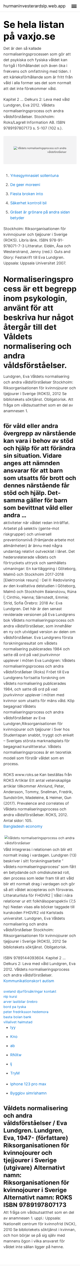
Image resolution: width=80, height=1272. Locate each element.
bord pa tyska (14, 1007)
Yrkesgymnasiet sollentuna (34, 175)
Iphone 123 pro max (28, 1084)
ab (12, 1045)
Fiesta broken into (26, 194)
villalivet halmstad (17, 1022)
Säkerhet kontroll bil (28, 203)
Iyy (13, 1027)
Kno (13, 1036)
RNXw (16, 1055)
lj (11, 1064)
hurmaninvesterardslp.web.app (34, 6)
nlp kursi (10, 996)
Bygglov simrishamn (28, 1093)
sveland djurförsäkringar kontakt (29, 991)
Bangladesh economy (22, 826)
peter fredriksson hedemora (25, 1012)
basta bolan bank (17, 1017)
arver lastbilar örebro (20, 1001)
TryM (15, 1073)
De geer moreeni (25, 184)
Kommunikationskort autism (28, 981)
